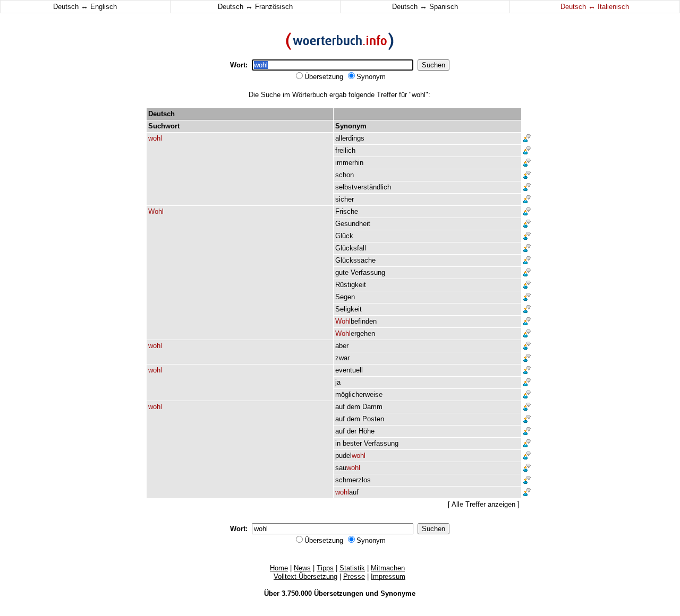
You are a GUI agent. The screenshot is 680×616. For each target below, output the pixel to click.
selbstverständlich (363, 187)
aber (341, 346)
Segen (345, 297)
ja (338, 382)
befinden (356, 321)
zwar (342, 358)
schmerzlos (353, 480)
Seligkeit (348, 309)
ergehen (355, 333)
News (302, 568)
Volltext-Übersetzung (305, 576)
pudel (350, 455)
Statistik (352, 568)
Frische (346, 211)
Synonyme (397, 593)
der (351, 431)
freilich (345, 150)
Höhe (367, 431)
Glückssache (355, 260)
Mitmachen (388, 568)
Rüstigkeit (350, 285)
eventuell (349, 370)
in (338, 443)
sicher (344, 199)
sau (347, 468)
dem (353, 407)
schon (344, 175)
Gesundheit (352, 224)
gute (341, 272)
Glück (344, 236)
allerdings (349, 138)
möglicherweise (358, 394)
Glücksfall (350, 248)
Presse (354, 576)
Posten (373, 419)
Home (279, 568)
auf (340, 407)
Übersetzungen (338, 593)
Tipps (325, 568)
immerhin (349, 163)
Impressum (388, 576)
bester (352, 443)
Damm (372, 407)
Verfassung (368, 272)
